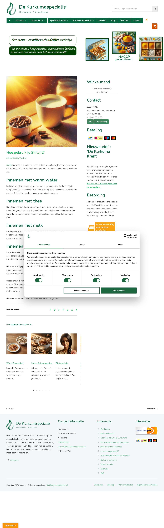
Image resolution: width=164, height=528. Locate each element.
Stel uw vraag (101, 121)
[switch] (67, 280)
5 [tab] (46, 391)
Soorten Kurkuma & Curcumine (114, 438)
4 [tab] (43, 391)
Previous (8, 357)
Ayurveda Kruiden (58, 20)
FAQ (90, 121)
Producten (105, 429)
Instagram (14, 460)
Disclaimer (98, 485)
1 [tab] (34, 391)
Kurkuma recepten (109, 460)
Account (137, 20)
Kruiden (16, 158)
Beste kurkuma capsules (111, 447)
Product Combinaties (82, 20)
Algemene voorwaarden (147, 485)
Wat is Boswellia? (14, 363)
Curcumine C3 (37, 20)
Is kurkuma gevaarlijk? (110, 451)
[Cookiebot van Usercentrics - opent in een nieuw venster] (125, 236)
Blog (113, 20)
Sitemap (110, 485)
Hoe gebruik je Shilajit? (25, 152)
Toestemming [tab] (43, 244)
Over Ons (124, 20)
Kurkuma (20, 20)
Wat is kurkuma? (108, 433)
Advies (9, 158)
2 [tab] (37, 391)
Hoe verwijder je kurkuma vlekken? (115, 455)
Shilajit (9, 165)
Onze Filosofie (107, 464)
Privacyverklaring (126, 485)
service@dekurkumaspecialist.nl (72, 447)
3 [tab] (40, 391)
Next (75, 357)
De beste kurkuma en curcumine (115, 442)
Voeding (22, 158)
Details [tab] (82, 244)
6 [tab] (49, 391)
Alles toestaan (118, 290)
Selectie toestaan (81, 290)
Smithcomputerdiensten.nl (57, 485)
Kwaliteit (102, 20)
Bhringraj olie (62, 363)
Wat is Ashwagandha (41, 363)
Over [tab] (120, 244)
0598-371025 (63, 442)
